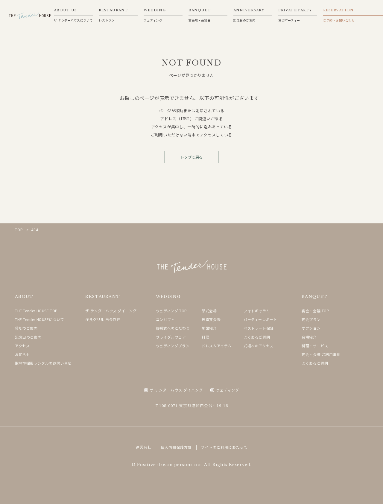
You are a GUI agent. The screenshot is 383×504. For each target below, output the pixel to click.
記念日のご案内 (28, 336)
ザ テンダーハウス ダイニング (110, 310)
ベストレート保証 (259, 328)
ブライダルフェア (171, 336)
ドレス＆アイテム (217, 345)
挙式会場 (209, 310)
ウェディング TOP (171, 310)
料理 (205, 336)
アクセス (22, 345)
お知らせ (22, 354)
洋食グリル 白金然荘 (102, 319)
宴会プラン (311, 319)
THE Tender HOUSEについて (39, 319)
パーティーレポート (260, 319)
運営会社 (143, 447)
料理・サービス (315, 345)
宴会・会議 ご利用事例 (321, 354)
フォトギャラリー (259, 310)
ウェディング (227, 390)
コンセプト (165, 319)
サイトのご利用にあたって (224, 447)
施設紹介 (209, 328)
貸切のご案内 (26, 328)
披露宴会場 (211, 319)
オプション (311, 328)
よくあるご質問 (257, 336)
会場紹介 (309, 336)
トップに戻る (191, 157)
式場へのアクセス (258, 345)
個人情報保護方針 (176, 447)
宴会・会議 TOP (315, 310)
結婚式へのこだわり (173, 328)
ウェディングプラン (172, 345)
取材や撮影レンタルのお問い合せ (43, 363)
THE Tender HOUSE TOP (36, 310)
